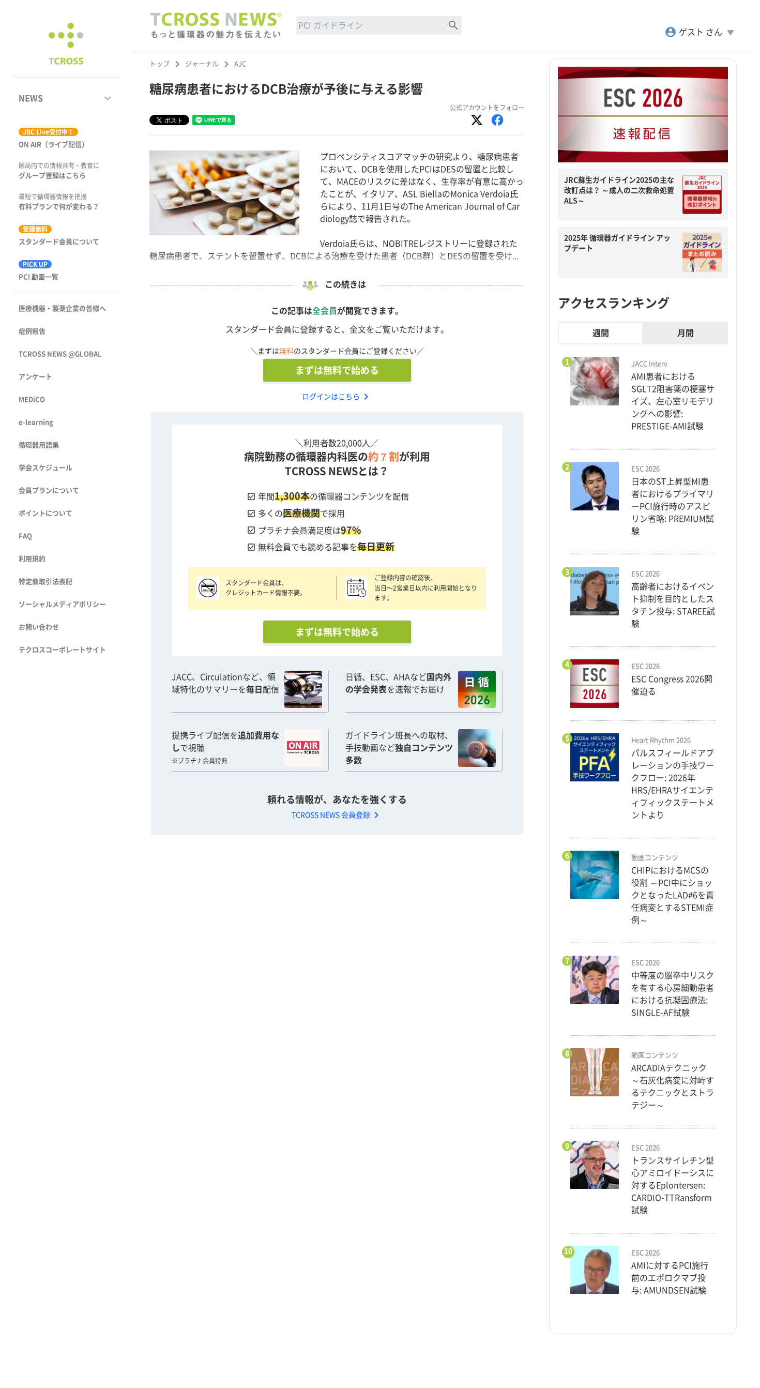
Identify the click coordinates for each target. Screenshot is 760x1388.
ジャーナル (202, 64)
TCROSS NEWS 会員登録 (337, 815)
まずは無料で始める (337, 370)
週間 (600, 333)
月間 (685, 333)
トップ (159, 64)
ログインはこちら (337, 396)
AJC (240, 64)
